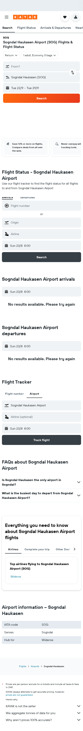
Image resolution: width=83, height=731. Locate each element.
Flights (22, 666)
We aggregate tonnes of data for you (30, 713)
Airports (35, 666)
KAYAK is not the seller (21, 706)
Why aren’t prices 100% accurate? (29, 720)
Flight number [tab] (14, 393)
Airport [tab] (34, 393)
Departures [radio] (27, 197)
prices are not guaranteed (19, 694)
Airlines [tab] (13, 549)
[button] (6, 17)
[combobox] (45, 222)
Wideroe (16, 576)
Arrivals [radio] (7, 197)
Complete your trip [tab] (37, 549)
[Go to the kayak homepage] (25, 17)
